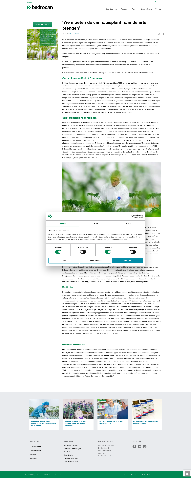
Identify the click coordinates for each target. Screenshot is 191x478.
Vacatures (33, 454)
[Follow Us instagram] (144, 447)
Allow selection (95, 261)
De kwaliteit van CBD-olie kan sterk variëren (145, 423)
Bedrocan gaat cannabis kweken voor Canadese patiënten (75, 424)
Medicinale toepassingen (72, 449)
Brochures (33, 458)
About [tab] (128, 223)
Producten (125, 9)
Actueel (135, 9)
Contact (158, 9)
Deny (64, 261)
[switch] (83, 252)
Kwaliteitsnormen (35, 450)
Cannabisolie (68, 455)
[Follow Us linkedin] (139, 447)
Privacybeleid (135, 475)
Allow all (127, 261)
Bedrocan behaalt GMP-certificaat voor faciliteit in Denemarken (43, 424)
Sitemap (126, 475)
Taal (30, 2)
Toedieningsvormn (70, 452)
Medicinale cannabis (71, 445)
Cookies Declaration (148, 475)
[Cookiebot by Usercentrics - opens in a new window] (133, 216)
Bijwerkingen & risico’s (71, 458)
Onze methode (35, 446)
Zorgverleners (146, 9)
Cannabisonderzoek (71, 462)
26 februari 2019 (73, 34)
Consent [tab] (62, 223)
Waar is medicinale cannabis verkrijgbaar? (111, 423)
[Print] (159, 34)
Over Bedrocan (111, 9)
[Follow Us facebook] (134, 447)
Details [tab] (95, 223)
